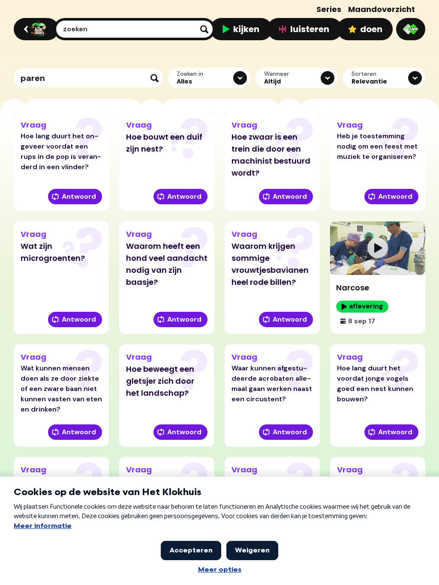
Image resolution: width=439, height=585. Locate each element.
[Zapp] (410, 29)
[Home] (35, 29)
